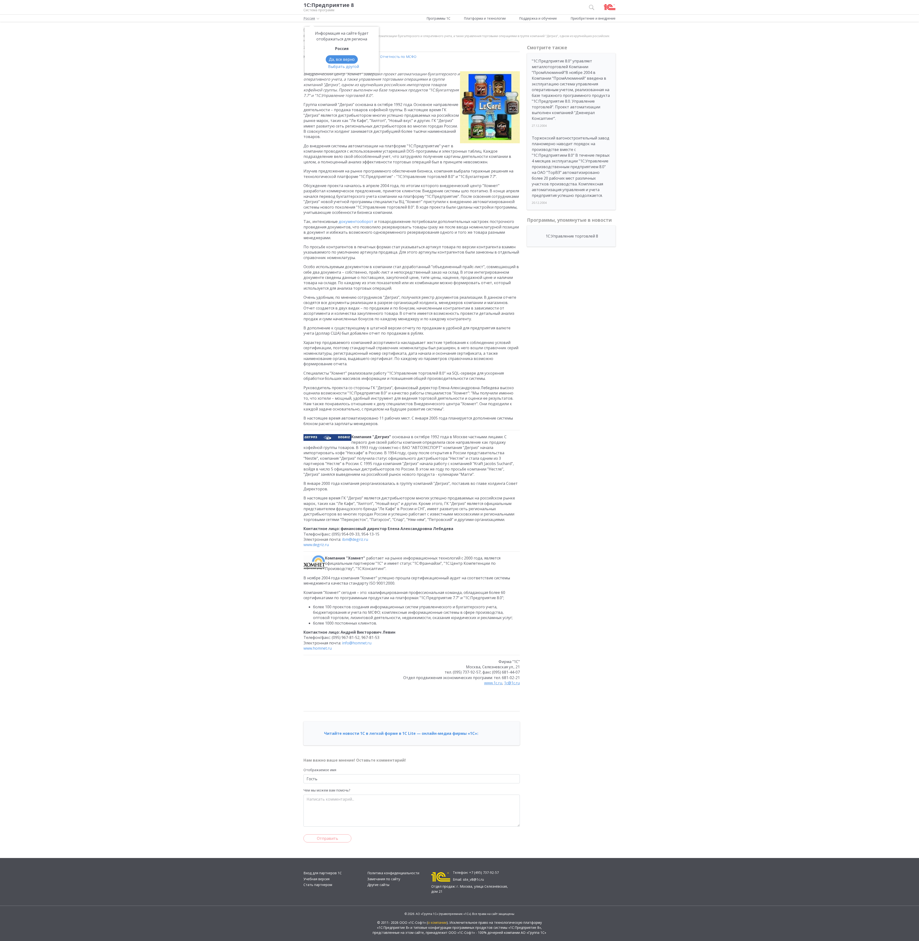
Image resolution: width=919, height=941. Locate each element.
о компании (437, 922)
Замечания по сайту (383, 879)
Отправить (327, 838)
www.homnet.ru (317, 648)
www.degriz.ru (316, 544)
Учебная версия (316, 879)
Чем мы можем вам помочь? (326, 790)
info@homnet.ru (356, 643)
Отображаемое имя (319, 770)
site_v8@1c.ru (473, 879)
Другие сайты (378, 884)
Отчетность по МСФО (398, 56)
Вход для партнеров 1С (322, 873)
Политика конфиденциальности (393, 873)
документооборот (356, 221)
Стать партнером (317, 884)
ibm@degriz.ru (355, 539)
